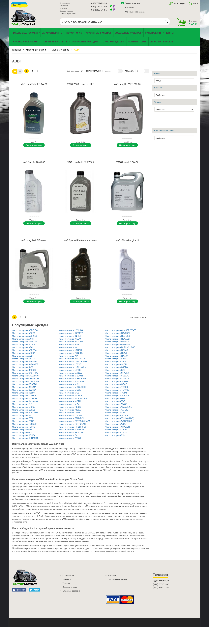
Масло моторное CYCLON (24, 389)
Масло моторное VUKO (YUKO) (119, 418)
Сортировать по (93, 71)
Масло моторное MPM (68, 404)
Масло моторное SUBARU (117, 375)
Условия (63, 8)
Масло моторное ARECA (23, 352)
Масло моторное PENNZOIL (71, 418)
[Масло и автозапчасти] (24, 21)
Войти (195, 3)
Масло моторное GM (22, 429)
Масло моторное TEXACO (117, 389)
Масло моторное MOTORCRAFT (73, 398)
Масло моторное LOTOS (69, 370)
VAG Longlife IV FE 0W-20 (34, 84)
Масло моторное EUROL (23, 409)
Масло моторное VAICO (116, 404)
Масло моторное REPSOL (117, 341)
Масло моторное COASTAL (25, 384)
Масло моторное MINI (68, 384)
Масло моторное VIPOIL (116, 412)
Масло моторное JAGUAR (70, 341)
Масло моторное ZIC (115, 435)
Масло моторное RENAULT (117, 338)
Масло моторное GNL (22, 432)
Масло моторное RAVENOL (118, 333)
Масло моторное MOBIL (69, 389)
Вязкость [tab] (158, 88)
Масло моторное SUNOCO (117, 378)
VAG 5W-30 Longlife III (127, 240)
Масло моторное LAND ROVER (72, 361)
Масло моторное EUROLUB (25, 412)
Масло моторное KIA (68, 355)
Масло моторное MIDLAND (71, 381)
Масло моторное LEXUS (69, 364)
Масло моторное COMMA (24, 387)
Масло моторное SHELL (116, 364)
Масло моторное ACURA (23, 333)
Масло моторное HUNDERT (25, 438)
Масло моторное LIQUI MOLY (72, 367)
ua (19, 4)
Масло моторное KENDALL (71, 350)
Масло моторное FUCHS (23, 426)
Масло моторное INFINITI (70, 335)
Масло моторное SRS (115, 370)
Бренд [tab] (157, 73)
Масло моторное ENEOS (23, 406)
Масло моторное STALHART (118, 372)
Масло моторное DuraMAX (24, 398)
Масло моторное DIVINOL (24, 395)
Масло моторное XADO (116, 429)
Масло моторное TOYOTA (117, 395)
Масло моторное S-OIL (116, 358)
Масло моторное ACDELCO (25, 330)
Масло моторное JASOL (69, 344)
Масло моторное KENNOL (70, 352)
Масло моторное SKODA (116, 367)
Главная (16, 49)
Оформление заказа (134, 11)
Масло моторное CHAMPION (25, 375)
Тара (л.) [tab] (158, 102)
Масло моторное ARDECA (24, 350)
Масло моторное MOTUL (70, 401)
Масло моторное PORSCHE (71, 429)
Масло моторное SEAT (115, 361)
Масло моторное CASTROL (25, 372)
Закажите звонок (132, 3)
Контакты (64, 5)
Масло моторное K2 (67, 347)
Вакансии (129, 7)
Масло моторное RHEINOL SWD (120, 347)
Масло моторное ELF (22, 404)
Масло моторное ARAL (23, 347)
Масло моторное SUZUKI (117, 381)
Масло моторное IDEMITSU (71, 333)
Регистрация (179, 3)
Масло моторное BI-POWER (25, 364)
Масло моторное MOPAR (70, 395)
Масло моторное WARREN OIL (119, 421)
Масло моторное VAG (115, 401)
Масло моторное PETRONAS (72, 423)
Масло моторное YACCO (116, 432)
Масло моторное (60, 49)
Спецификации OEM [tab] (164, 130)
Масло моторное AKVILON (24, 341)
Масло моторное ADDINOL (24, 335)
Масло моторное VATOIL (116, 409)
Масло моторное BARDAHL (25, 361)
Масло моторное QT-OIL (69, 438)
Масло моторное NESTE (69, 406)
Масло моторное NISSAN (70, 409)
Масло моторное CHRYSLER (25, 381)
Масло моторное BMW (22, 367)
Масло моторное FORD (23, 421)
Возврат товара (66, 11)
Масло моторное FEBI (22, 418)
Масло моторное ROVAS (116, 350)
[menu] (104, 37)
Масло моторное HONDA (23, 435)
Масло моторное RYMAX (116, 355)
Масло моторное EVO (22, 415)
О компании (65, 3)
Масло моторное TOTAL (116, 392)
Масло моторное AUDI (22, 355)
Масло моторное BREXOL (24, 370)
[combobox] (115, 21)
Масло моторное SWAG (116, 384)
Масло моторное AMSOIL (24, 344)
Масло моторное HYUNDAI (70, 330)
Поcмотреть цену (34, 145)
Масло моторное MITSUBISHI (72, 387)
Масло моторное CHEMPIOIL (25, 378)
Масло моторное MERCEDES (72, 378)
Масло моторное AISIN (23, 338)
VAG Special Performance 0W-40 (80, 240)
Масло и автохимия (36, 49)
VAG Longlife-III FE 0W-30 (80, 162)
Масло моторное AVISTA (23, 358)
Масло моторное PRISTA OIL (72, 432)
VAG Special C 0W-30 (34, 162)
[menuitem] (75, 32)
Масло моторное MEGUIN (70, 375)
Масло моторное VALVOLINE (118, 406)
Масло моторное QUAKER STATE (120, 330)
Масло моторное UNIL (115, 398)
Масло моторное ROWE (116, 352)
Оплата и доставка (68, 13)
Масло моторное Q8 (67, 435)
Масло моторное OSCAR (70, 415)
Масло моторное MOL (68, 392)
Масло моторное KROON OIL (72, 358)
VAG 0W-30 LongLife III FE (80, 84)
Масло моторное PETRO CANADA (74, 421)
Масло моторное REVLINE (117, 344)
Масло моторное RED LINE (117, 335)
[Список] (20, 71)
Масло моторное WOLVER (117, 426)
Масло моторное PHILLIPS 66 (72, 426)
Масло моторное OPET (69, 412)
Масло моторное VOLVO (116, 415)
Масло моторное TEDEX (116, 387)
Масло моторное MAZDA (70, 372)
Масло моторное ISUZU (69, 338)
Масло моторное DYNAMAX (25, 401)
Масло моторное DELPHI (24, 392)
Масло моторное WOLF (116, 423)
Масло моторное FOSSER (24, 423)
